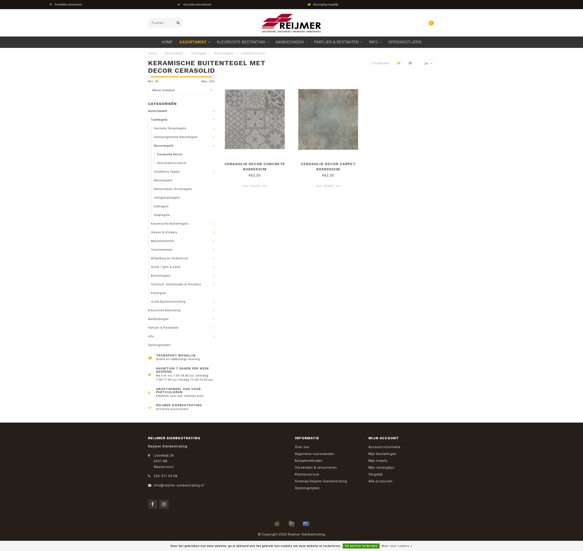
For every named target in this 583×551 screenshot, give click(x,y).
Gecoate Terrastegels (170, 128)
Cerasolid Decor (170, 154)
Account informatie (384, 447)
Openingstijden (404, 42)
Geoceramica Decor (172, 163)
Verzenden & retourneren (316, 467)
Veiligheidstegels (167, 197)
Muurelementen (162, 241)
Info (373, 42)
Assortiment (193, 42)
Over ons (302, 447)
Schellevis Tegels (167, 171)
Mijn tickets (377, 461)
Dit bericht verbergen (361, 546)
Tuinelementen (162, 249)
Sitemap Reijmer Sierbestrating (321, 481)
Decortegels (164, 145)
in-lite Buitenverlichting (168, 301)
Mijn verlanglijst (381, 467)
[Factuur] (291, 523)
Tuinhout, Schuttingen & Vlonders (176, 284)
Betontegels (163, 180)
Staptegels (162, 215)
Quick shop (257, 162)
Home (167, 42)
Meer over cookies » (397, 546)
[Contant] (277, 523)
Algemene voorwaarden (314, 454)
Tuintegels (159, 119)
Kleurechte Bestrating (241, 42)
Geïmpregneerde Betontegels (176, 137)
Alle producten (380, 481)
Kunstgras (158, 293)
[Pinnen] (306, 523)
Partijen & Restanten (336, 42)
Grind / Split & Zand (165, 267)
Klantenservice (307, 474)
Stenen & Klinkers (164, 232)
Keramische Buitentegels (170, 223)
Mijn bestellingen (382, 454)
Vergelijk (375, 474)
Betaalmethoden (308, 461)
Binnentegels (161, 275)
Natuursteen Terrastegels (173, 189)
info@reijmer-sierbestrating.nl (179, 485)
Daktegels (161, 206)
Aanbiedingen (290, 42)
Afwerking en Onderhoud (169, 258)
